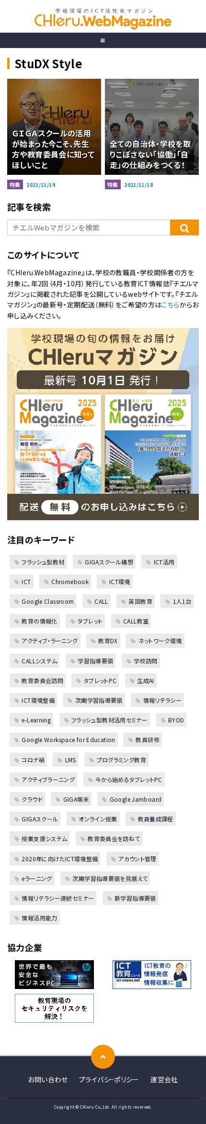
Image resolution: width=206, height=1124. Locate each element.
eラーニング (37, 878)
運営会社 (164, 1079)
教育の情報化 (39, 621)
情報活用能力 (39, 918)
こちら (170, 304)
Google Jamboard (135, 799)
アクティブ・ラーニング (50, 640)
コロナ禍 (33, 760)
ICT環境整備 (38, 700)
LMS (70, 760)
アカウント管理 (137, 859)
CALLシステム (39, 661)
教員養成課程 (155, 819)
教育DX (108, 640)
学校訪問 (146, 661)
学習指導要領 (95, 661)
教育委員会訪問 (42, 680)
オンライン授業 (98, 819)
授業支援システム (44, 838)
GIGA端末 (76, 799)
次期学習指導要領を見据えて (110, 878)
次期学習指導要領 (98, 700)
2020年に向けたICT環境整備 (60, 859)
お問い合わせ (48, 1079)
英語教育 (140, 601)
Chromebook (70, 581)
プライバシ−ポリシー (109, 1079)
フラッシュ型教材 (43, 562)
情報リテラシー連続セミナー (58, 898)
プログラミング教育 (121, 760)
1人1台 (182, 601)
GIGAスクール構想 (109, 562)
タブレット (90, 621)
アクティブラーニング (48, 779)
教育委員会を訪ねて (114, 838)
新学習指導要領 (135, 898)
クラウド (32, 799)
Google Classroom (48, 601)
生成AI (145, 680)
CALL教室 (136, 621)
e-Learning (36, 720)
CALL (101, 601)
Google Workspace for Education (68, 739)
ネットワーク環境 (160, 640)
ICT (26, 581)
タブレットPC (100, 680)
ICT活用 (164, 562)
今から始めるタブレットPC (128, 779)
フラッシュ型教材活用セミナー (109, 720)
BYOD (176, 720)
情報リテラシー (162, 700)
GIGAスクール (40, 819)
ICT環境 (119, 581)
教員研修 (148, 739)
